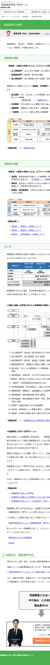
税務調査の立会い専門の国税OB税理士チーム (16, 655)
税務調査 (25, 16)
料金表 (11, 543)
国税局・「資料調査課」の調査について (28, 234)
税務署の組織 (29, 148)
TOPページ (4, 16)
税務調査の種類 (37, 16)
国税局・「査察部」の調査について (26, 226)
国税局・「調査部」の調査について (26, 230)
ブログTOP (15, 16)
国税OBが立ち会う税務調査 (14, 12)
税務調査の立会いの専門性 (22, 493)
